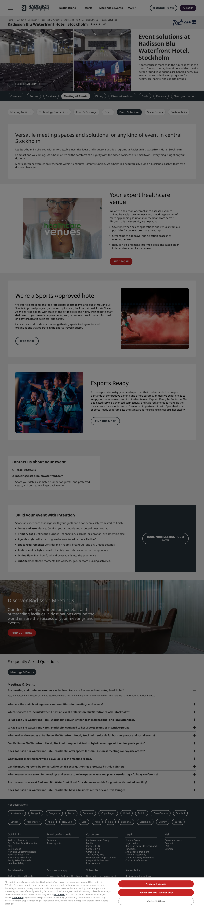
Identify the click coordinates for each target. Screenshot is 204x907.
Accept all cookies (156, 883)
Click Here (59, 894)
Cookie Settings (156, 901)
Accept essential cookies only (156, 892)
